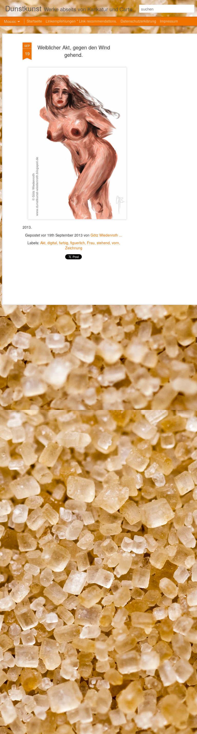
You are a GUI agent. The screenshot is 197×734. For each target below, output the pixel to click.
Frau (91, 242)
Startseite (34, 21)
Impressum (169, 21)
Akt (42, 242)
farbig (63, 242)
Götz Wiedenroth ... (106, 235)
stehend (103, 242)
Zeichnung (73, 247)
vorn (115, 242)
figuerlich (77, 242)
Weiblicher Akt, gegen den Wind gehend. (73, 51)
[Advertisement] (153, 120)
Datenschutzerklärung (138, 21)
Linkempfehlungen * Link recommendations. (81, 21)
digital (52, 242)
